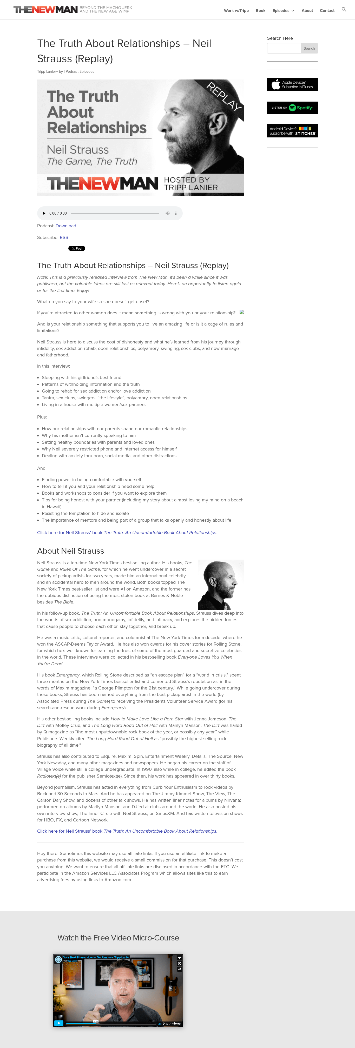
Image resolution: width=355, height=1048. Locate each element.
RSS (64, 237)
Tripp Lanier (46, 71)
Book (261, 11)
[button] (344, 13)
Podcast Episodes (80, 71)
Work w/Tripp (236, 11)
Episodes (281, 11)
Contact (327, 11)
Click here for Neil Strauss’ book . (127, 532)
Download (66, 226)
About (307, 11)
